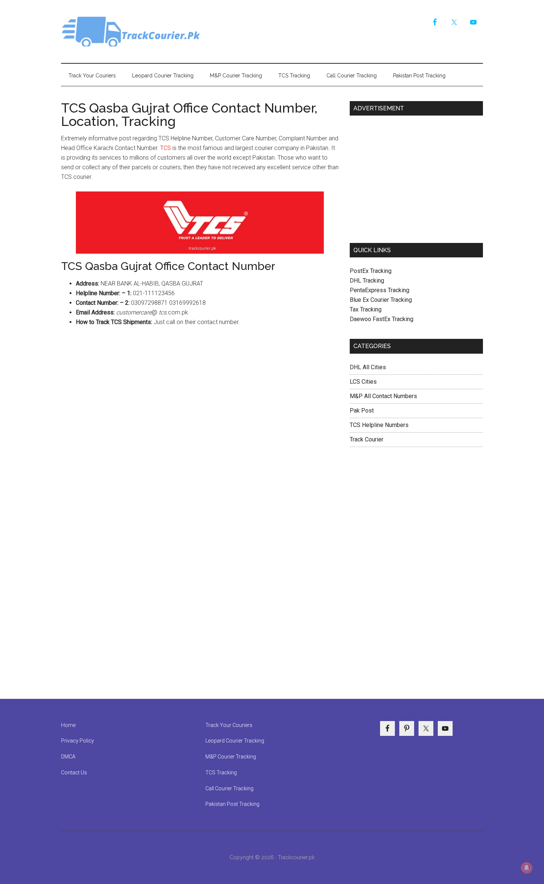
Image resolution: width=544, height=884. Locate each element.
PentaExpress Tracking (379, 290)
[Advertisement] (416, 176)
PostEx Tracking (371, 270)
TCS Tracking (221, 772)
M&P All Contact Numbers (383, 396)
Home (68, 725)
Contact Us (74, 772)
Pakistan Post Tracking (232, 804)
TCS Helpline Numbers (379, 424)
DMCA (68, 757)
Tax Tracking (366, 309)
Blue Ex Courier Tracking (381, 299)
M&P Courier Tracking (230, 757)
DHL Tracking (367, 280)
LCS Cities (363, 381)
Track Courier (131, 31)
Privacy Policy (77, 741)
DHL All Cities (368, 367)
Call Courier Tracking (229, 788)
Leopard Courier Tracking (234, 741)
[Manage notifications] (527, 868)
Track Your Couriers (228, 725)
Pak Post (362, 410)
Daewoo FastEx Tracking (381, 319)
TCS (165, 147)
